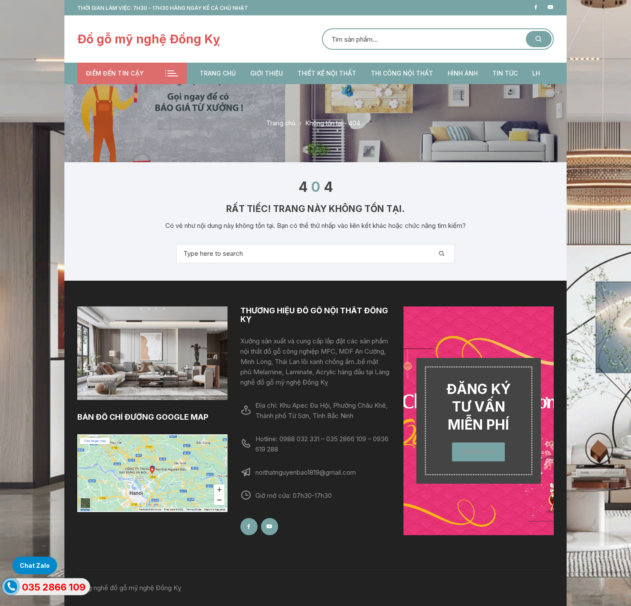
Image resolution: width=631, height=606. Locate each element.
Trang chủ (218, 73)
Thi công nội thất (402, 73)
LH (536, 73)
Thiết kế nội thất (326, 73)
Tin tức (505, 73)
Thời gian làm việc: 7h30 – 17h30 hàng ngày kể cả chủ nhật (162, 8)
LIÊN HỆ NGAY (478, 451)
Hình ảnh (463, 73)
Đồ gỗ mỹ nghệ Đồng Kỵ (148, 39)
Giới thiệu (266, 73)
